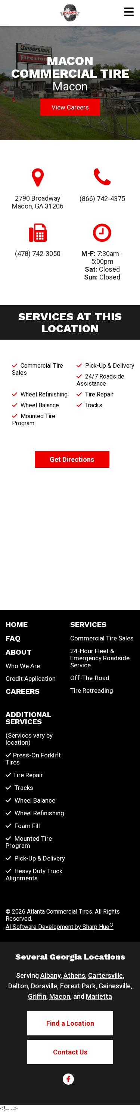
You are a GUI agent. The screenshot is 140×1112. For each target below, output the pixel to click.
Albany (50, 975)
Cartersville (105, 975)
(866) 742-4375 (102, 199)
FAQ (13, 638)
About (19, 652)
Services (88, 624)
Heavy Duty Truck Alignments (34, 875)
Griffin (37, 996)
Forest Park (78, 986)
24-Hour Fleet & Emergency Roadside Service (100, 658)
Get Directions (72, 459)
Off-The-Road (89, 678)
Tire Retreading (91, 690)
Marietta (99, 996)
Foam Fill (26, 826)
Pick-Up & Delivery (39, 858)
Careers (23, 691)
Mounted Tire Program (29, 842)
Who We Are (23, 666)
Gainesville (115, 986)
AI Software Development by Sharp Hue (59, 926)
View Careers (70, 107)
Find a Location (70, 1023)
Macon (59, 996)
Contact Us (70, 1052)
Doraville (44, 986)
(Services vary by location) (29, 739)
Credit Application (31, 678)
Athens (74, 975)
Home (17, 624)
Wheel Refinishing (38, 813)
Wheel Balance (34, 800)
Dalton (18, 986)
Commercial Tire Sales (102, 638)
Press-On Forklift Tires (33, 759)
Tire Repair (28, 775)
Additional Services (29, 718)
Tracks (23, 787)
